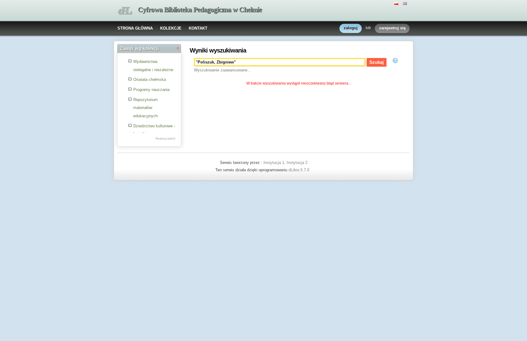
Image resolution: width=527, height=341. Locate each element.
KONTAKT (198, 28)
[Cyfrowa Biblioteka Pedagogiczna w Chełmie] (124, 10)
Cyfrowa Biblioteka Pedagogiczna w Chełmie (200, 9)
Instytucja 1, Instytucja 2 (285, 162)
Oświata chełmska (149, 79)
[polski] (397, 3)
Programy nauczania (151, 89)
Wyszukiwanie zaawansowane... (222, 70)
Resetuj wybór (165, 138)
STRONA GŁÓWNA (135, 28)
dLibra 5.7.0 (299, 170)
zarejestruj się (392, 28)
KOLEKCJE (170, 28)
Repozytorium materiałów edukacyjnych (145, 107)
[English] (405, 3)
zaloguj (351, 28)
